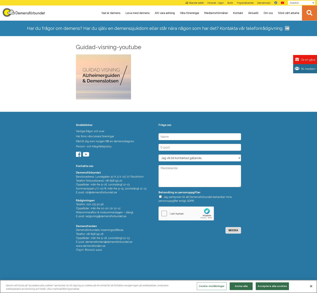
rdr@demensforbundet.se (101, 192)
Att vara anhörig (165, 12)
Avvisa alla (241, 286)
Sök (309, 13)
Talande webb (196, 2)
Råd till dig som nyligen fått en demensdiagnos (105, 141)
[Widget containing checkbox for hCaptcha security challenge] (186, 213)
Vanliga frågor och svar (90, 131)
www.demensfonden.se (90, 245)
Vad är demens (111, 12)
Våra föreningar (189, 12)
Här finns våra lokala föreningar (95, 136)
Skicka (233, 230)
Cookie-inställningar (212, 286)
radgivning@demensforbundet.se (105, 216)
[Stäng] (311, 286)
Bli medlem (308, 68)
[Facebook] (275, 2)
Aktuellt (253, 12)
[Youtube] (86, 155)
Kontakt (238, 12)
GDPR (190, 200)
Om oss (268, 12)
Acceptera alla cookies (272, 286)
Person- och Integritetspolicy (94, 146)
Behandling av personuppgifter (180, 192)
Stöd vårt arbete (288, 12)
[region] (158, 286)
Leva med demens (138, 12)
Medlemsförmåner (216, 12)
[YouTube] (282, 2)
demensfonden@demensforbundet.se (108, 241)
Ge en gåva (307, 59)
